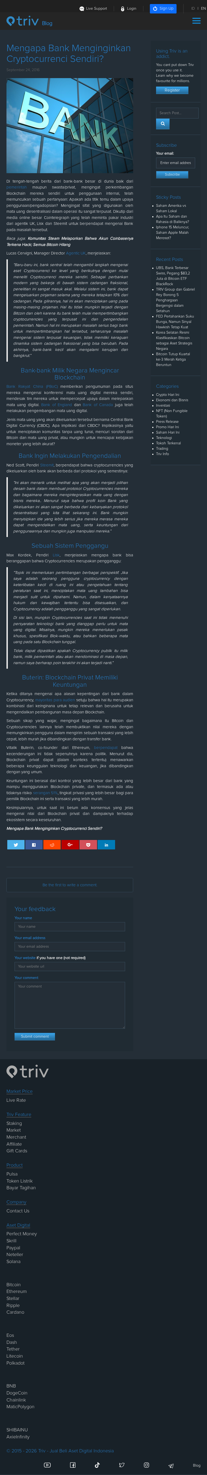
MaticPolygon (20, 1406)
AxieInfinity (18, 1437)
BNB (11, 1386)
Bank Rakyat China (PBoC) (32, 387)
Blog (197, 1465)
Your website (50, 958)
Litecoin (14, 1356)
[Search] (163, 123)
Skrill (11, 1241)
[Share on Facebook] (34, 844)
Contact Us (17, 1211)
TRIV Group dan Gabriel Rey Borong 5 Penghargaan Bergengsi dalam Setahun (175, 300)
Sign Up (167, 8)
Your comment (26, 978)
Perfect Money (21, 1234)
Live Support (96, 9)
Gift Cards (16, 1151)
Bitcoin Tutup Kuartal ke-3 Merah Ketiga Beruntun (173, 359)
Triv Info (162, 454)
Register (172, 90)
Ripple (13, 1305)
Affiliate (14, 1144)
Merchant (16, 1137)
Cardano (15, 1312)
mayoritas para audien (55, 700)
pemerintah (16, 187)
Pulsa (12, 1174)
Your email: (165, 153)
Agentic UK (76, 253)
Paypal (13, 1248)
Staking (14, 1123)
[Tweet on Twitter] (16, 844)
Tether (13, 1349)
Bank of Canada (98, 405)
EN (203, 9)
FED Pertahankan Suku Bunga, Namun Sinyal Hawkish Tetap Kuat (175, 322)
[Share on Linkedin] (106, 844)
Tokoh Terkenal (168, 443)
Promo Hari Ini (167, 427)
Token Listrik (19, 1181)
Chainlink (16, 1400)
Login (131, 9)
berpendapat (106, 748)
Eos (10, 1335)
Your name (23, 918)
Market (13, 1130)
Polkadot (15, 1363)
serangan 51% (45, 793)
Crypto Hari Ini (167, 395)
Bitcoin (13, 1284)
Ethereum (16, 1291)
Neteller (14, 1254)
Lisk (56, 555)
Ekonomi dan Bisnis (172, 400)
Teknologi (164, 438)
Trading (162, 449)
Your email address (30, 938)
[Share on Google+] (70, 844)
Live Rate (16, 1100)
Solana (13, 1261)
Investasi (163, 405)
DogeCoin (16, 1393)
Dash (11, 1342)
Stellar (12, 1298)
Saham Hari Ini (168, 432)
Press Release (167, 422)
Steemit (47, 465)
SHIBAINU (17, 1430)
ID (193, 9)
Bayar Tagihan (21, 1187)
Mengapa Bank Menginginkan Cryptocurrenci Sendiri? (54, 829)
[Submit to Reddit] (52, 844)
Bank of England (56, 405)
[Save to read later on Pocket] (88, 844)
